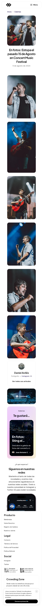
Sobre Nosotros (9, 523)
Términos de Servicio (11, 544)
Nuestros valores (9, 530)
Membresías (8, 519)
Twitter (6, 564)
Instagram (26, 376)
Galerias (17, 12)
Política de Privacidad (11, 547)
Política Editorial (9, 551)
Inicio (9, 12)
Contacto (7, 540)
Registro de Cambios (11, 527)
